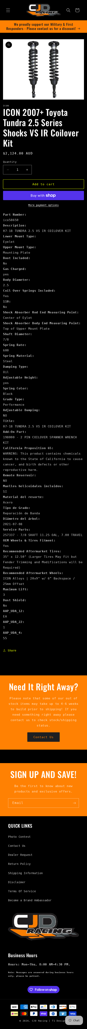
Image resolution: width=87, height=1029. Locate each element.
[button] (8, 10)
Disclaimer (16, 882)
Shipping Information (25, 873)
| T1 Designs (58, 1021)
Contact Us (43, 737)
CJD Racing (40, 1021)
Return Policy (19, 863)
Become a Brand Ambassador (30, 900)
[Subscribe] (74, 803)
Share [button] (12, 650)
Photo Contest (19, 836)
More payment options (43, 205)
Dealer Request (20, 854)
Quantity (10, 161)
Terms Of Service (22, 891)
